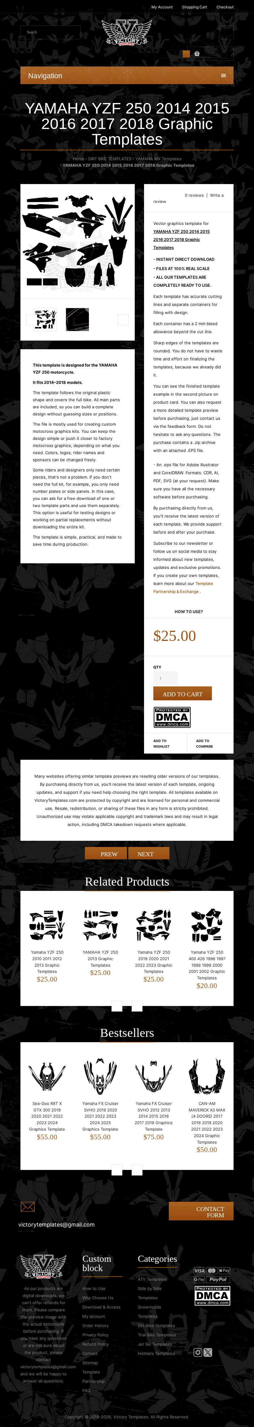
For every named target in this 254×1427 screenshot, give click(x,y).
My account (93, 1316)
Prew (108, 854)
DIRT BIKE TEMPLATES (109, 158)
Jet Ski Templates (155, 1344)
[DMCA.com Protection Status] (172, 726)
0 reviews (194, 195)
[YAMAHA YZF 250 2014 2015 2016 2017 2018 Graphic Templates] (77, 241)
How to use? (189, 611)
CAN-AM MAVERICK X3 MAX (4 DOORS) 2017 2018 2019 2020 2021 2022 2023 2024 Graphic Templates (207, 1123)
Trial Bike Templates (157, 1334)
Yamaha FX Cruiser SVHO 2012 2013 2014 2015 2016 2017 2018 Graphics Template (154, 1116)
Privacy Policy (95, 1334)
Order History (95, 1325)
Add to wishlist (161, 744)
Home (78, 158)
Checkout (225, 7)
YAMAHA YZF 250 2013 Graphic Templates (100, 959)
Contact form (210, 1212)
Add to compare (204, 744)
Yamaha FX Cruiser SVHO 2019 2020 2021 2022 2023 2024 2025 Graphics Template (100, 1116)
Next (146, 854)
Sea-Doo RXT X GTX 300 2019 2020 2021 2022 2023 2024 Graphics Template (47, 1116)
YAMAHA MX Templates (158, 158)
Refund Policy (95, 1344)
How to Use (94, 1288)
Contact (90, 1353)
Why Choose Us (97, 1297)
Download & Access (101, 1307)
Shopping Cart (194, 7)
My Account (162, 7)
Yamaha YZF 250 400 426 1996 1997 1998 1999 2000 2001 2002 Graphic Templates (207, 965)
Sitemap (90, 1362)
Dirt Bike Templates (156, 1325)
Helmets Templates (156, 1353)
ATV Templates (152, 1279)
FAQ (86, 1390)
